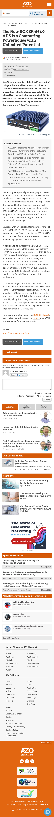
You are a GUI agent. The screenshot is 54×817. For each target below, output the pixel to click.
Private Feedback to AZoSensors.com (35, 396)
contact (36, 318)
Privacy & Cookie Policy (15, 727)
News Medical (33, 663)
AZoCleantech (12, 663)
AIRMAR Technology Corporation (20, 578)
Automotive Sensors (27, 23)
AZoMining (31, 653)
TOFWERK (11, 567)
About (8, 707)
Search (9, 710)
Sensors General (9, 26)
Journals (9, 701)
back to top (45, 742)
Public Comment (44, 393)
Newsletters (32, 694)
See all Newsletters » (12, 638)
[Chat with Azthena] (47, 812)
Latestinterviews (10, 407)
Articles (9, 684)
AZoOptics (10, 666)
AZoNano (10, 657)
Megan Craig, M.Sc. (21, 69)
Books (29, 681)
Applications (32, 688)
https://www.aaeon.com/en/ (16, 333)
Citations (9, 352)
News (14, 23)
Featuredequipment (27, 407)
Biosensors (42, 23)
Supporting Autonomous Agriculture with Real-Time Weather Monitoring (25, 573)
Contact (9, 717)
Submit (47, 400)
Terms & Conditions (14, 723)
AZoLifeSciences (33, 666)
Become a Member (14, 714)
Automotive (18, 614)
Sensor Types (32, 691)
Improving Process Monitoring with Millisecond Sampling (21, 561)
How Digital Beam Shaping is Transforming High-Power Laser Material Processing (25, 584)
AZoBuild (10, 670)
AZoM (8, 653)
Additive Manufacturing (23, 602)
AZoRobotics (11, 660)
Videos (9, 691)
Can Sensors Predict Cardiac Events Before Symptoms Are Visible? (35, 509)
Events (30, 684)
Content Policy (12, 730)
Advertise (10, 720)
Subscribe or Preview (22, 604)
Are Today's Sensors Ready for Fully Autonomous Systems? (34, 483)
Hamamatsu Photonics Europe (19, 590)
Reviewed (11, 75)
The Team (31, 704)
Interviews (10, 694)
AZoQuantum (32, 657)
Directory (10, 697)
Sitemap (30, 701)
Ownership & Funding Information (15, 734)
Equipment (10, 688)
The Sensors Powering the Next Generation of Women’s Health (35, 496)
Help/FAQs (31, 697)
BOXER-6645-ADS (41, 315)
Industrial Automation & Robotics (28, 626)
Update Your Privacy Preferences (28, 809)
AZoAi (29, 660)
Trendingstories (44, 407)
